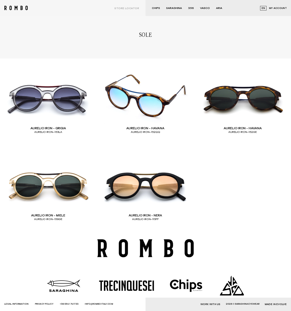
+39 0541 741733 (69, 304)
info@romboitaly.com (99, 304)
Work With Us (210, 304)
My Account (278, 8)
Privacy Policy (44, 304)
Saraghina (174, 8)
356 (191, 8)
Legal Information (16, 304)
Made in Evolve (276, 304)
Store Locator (126, 8)
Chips (156, 8)
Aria (219, 8)
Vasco (205, 8)
